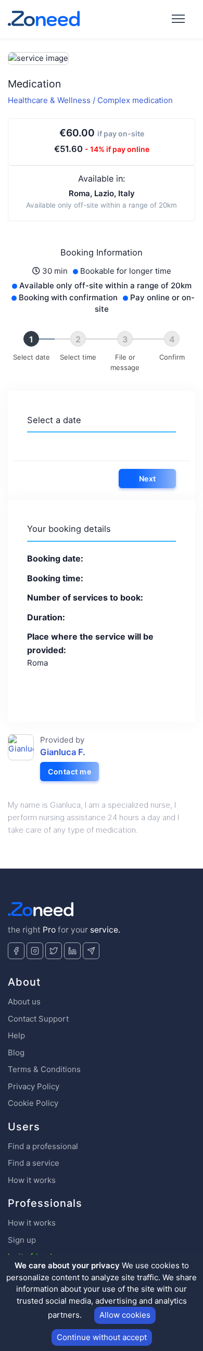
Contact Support (38, 1019)
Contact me (69, 771)
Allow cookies (124, 1315)
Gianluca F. (62, 752)
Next (147, 478)
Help (16, 1035)
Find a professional (43, 1146)
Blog (16, 1052)
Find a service (33, 1163)
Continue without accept (102, 1337)
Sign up (22, 1240)
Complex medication (135, 100)
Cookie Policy (33, 1103)
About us (24, 1001)
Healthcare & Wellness (50, 100)
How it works (32, 1180)
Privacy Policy (33, 1086)
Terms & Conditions (44, 1069)
